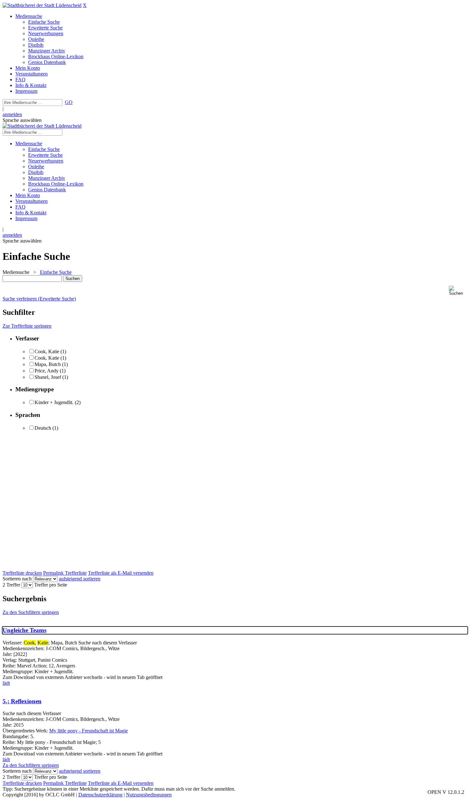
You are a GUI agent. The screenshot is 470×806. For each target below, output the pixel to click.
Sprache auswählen (22, 120)
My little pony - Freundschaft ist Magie (88, 730)
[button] (458, 291)
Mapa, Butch (48, 364)
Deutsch (43, 428)
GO (69, 102)
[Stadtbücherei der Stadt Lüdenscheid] (42, 5)
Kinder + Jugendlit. (54, 402)
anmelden (12, 114)
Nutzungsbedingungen (149, 794)
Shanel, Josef (48, 377)
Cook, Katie (47, 351)
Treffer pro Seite (50, 584)
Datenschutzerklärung (100, 794)
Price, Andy (47, 370)
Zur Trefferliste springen (27, 326)
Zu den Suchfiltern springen (31, 612)
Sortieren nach (17, 578)
